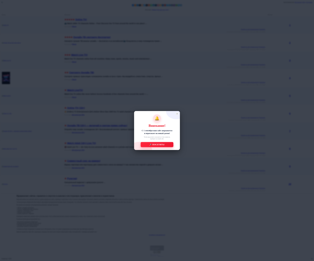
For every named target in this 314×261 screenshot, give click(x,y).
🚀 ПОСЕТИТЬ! (157, 145)
